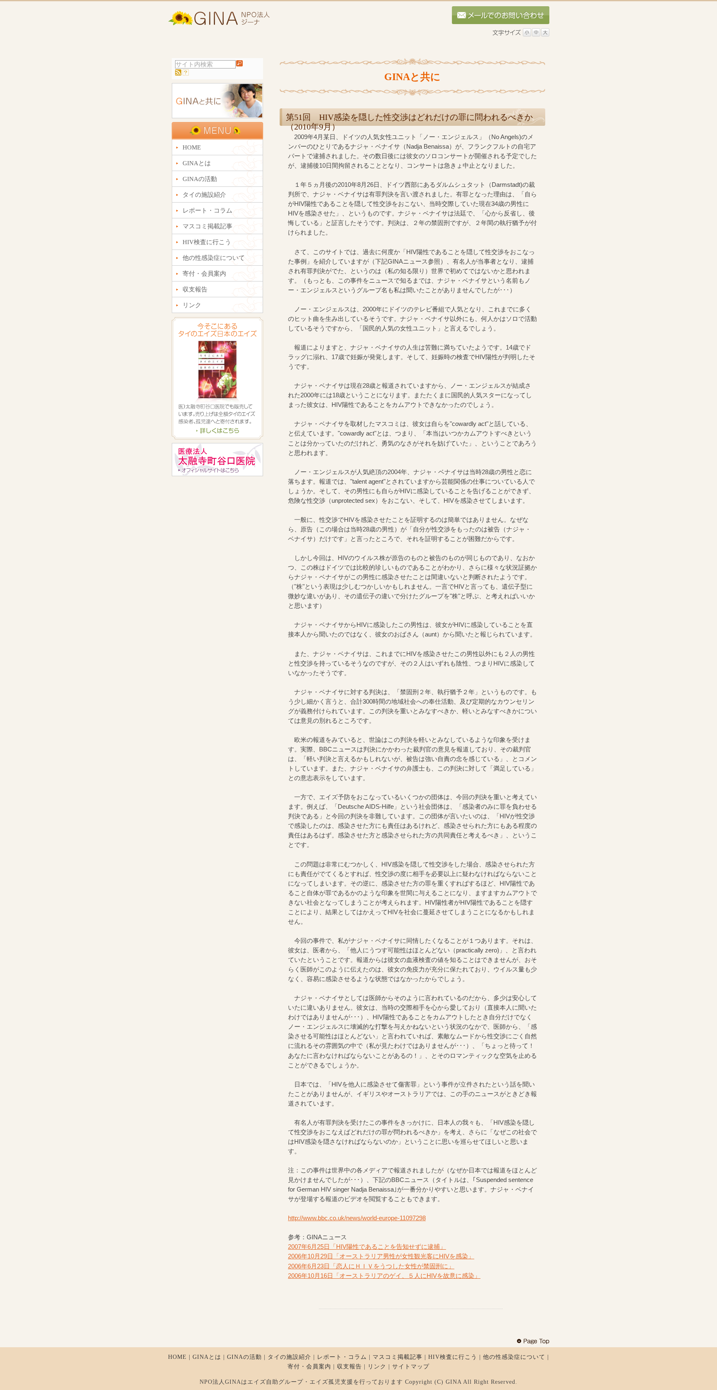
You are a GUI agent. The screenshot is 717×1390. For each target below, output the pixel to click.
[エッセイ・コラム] (217, 116)
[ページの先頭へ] (533, 1341)
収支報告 (349, 1366)
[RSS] (178, 73)
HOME (177, 1357)
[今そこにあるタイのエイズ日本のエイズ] (217, 436)
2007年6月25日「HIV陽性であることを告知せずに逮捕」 (367, 1246)
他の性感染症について (514, 1357)
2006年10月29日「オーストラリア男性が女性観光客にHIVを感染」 (381, 1256)
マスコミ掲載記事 (397, 1357)
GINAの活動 (244, 1357)
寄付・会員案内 (309, 1366)
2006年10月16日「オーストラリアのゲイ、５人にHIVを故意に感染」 (384, 1275)
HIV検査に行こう (452, 1357)
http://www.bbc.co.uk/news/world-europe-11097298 (357, 1217)
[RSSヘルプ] (186, 73)
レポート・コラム (342, 1357)
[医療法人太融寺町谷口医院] (217, 474)
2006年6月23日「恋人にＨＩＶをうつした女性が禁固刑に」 (371, 1266)
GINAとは (207, 1357)
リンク (377, 1366)
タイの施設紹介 (289, 1357)
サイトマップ (410, 1366)
